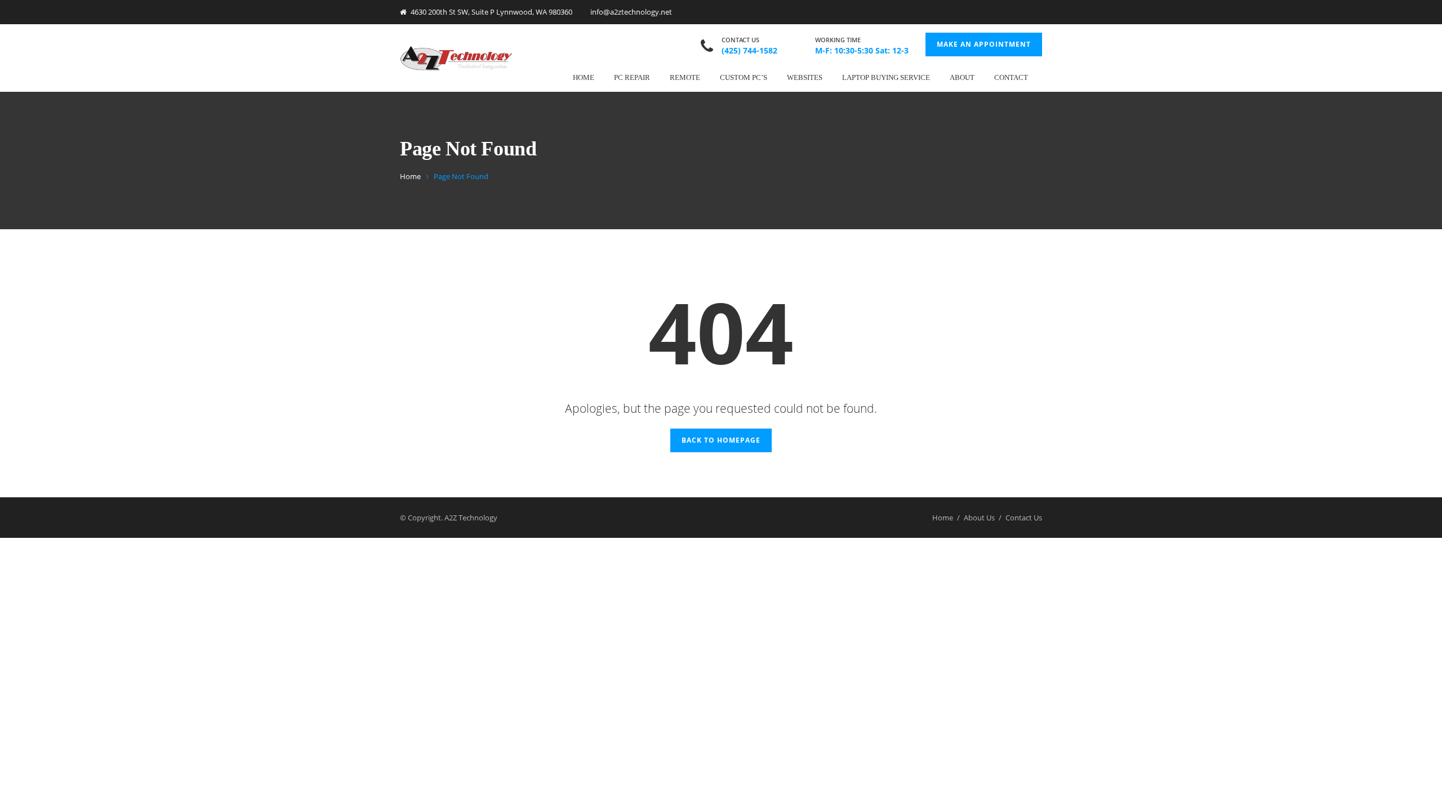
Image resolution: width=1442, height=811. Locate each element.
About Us (979, 518)
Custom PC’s (743, 77)
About (962, 77)
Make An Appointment (984, 44)
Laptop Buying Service (886, 77)
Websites (804, 77)
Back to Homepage (721, 440)
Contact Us (1023, 518)
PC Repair (632, 77)
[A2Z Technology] (456, 57)
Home (583, 77)
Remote (685, 77)
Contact (1011, 77)
